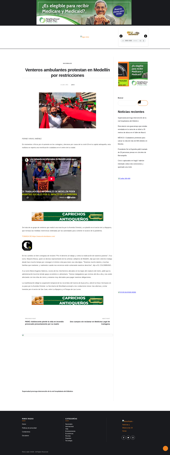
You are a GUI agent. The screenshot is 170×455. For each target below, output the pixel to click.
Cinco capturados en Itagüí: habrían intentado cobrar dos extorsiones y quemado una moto (131, 164)
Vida (66, 429)
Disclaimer (25, 435)
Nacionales (67, 63)
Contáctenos (26, 432)
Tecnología (68, 440)
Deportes (68, 438)
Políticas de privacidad (29, 428)
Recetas (68, 436)
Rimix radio (25, 452)
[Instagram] (133, 438)
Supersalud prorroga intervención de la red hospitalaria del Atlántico (47, 391)
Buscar (120, 98)
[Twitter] (128, 438)
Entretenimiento (70, 431)
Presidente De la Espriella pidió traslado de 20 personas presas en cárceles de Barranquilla (132, 152)
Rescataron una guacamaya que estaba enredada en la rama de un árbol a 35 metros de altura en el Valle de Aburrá (132, 129)
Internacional (69, 426)
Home (24, 424)
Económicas (69, 433)
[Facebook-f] (124, 438)
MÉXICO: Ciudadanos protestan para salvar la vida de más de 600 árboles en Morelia (132, 141)
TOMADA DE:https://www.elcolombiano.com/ (38, 236)
